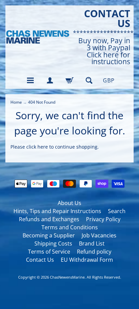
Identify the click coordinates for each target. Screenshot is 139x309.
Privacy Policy (103, 219)
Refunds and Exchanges (49, 219)
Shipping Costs (53, 243)
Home (16, 102)
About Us (69, 203)
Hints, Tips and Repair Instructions (57, 211)
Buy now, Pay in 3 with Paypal (104, 44)
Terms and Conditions (69, 227)
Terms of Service (49, 251)
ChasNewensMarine (67, 277)
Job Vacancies (99, 235)
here (42, 147)
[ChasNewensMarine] (37, 37)
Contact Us (40, 259)
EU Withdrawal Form (87, 259)
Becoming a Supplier (49, 235)
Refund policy (94, 251)
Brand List (92, 243)
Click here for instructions (108, 58)
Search (117, 211)
